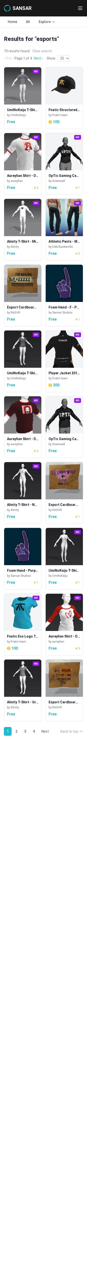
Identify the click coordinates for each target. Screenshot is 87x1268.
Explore (45, 22)
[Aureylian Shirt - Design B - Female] (64, 624)
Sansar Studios (62, 312)
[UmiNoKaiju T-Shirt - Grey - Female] (22, 361)
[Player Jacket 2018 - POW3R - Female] (64, 361)
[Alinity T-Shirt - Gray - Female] (22, 690)
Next (45, 731)
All (28, 22)
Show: (51, 58)
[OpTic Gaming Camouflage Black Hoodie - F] (64, 164)
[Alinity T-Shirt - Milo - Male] (22, 229)
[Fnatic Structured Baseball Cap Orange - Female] (64, 98)
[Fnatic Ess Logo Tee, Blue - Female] (22, 624)
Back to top (69, 731)
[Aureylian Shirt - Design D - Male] (22, 164)
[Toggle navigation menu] (80, 8)
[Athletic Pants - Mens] (64, 229)
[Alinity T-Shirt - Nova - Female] (22, 493)
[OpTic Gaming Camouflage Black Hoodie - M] (64, 427)
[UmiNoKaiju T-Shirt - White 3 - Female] (64, 558)
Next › (38, 58)
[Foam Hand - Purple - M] (22, 558)
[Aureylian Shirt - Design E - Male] (22, 427)
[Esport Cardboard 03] (64, 493)
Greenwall (58, 181)
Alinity (15, 246)
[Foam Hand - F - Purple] (64, 295)
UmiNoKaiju (18, 115)
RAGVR (15, 312)
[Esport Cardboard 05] (22, 295)
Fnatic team (60, 115)
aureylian (17, 181)
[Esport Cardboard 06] (64, 690)
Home (12, 22)
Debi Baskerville (62, 246)
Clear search (42, 51)
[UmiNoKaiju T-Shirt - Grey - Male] (22, 98)
